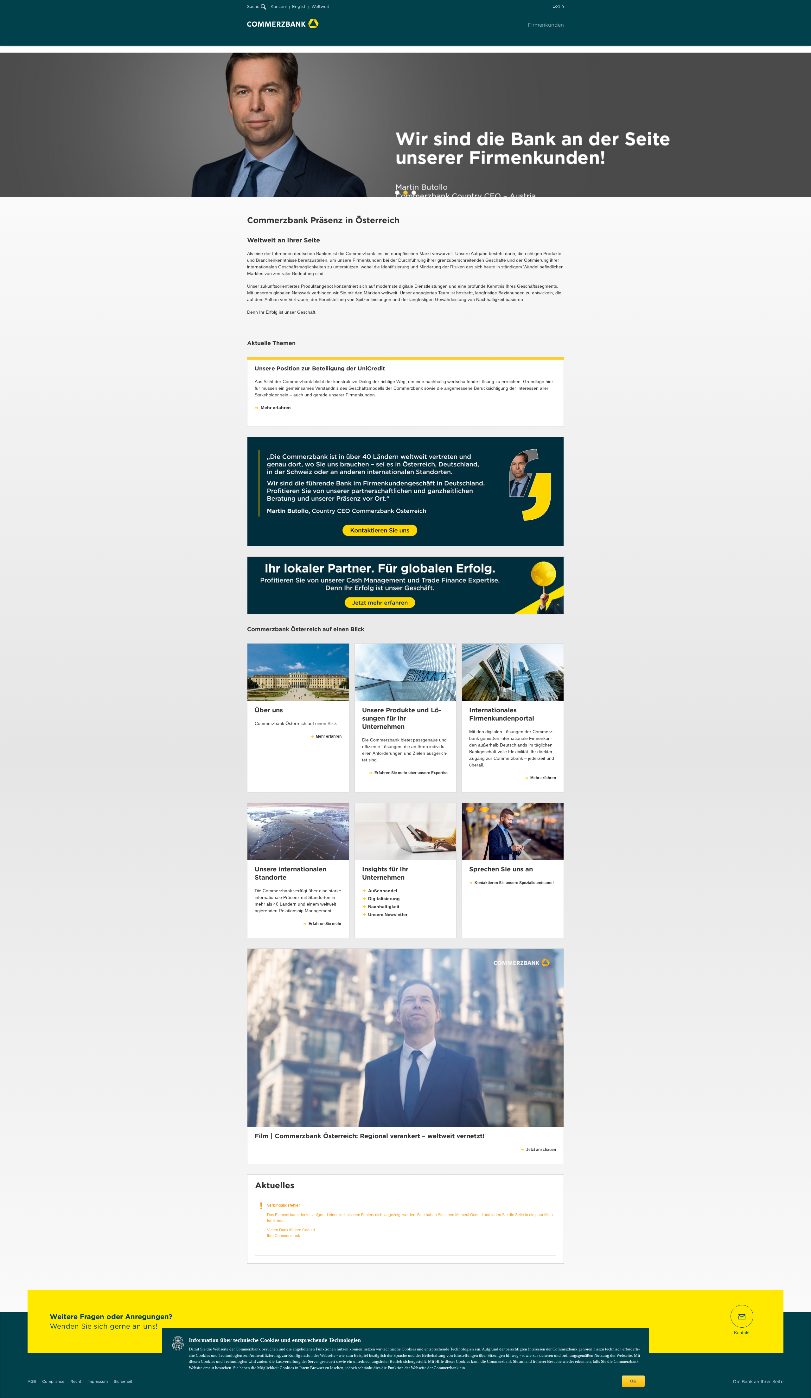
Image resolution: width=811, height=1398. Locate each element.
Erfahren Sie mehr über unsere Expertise (411, 773)
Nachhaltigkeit (383, 906)
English (299, 6)
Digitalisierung (384, 898)
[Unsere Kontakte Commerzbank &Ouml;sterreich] (513, 831)
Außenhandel (382, 890)
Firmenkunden (546, 25)
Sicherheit (123, 1381)
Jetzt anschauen (541, 1149)
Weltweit (320, 6)
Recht (75, 1381)
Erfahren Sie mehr (325, 923)
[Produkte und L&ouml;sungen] (406, 672)
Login (558, 6)
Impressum (97, 1381)
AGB (32, 1381)
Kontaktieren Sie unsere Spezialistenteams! (514, 883)
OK (633, 1381)
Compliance (53, 1381)
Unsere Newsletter (387, 914)
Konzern (279, 6)
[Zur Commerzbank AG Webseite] (283, 23)
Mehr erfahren (276, 407)
